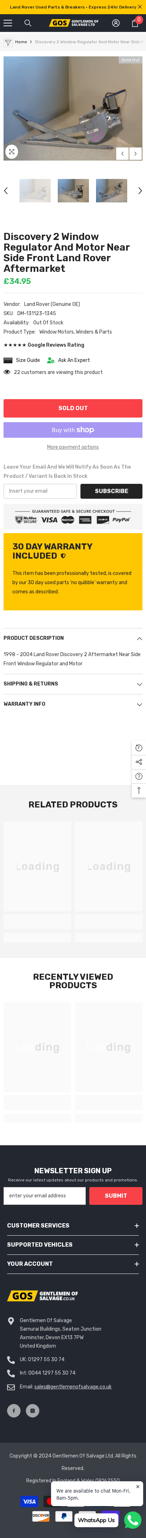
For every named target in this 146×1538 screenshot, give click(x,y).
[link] (37, 925)
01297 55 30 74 (46, 1360)
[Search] (28, 23)
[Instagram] (32, 1410)
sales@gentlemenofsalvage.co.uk (73, 1387)
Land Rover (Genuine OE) (52, 304)
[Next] (135, 153)
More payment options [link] (73, 447)
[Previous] (122, 153)
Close (139, 7)
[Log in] (115, 23)
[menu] (8, 23)
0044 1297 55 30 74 (51, 1373)
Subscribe (111, 491)
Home (21, 41)
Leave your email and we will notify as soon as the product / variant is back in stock (67, 471)
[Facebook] (14, 1410)
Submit (116, 1195)
